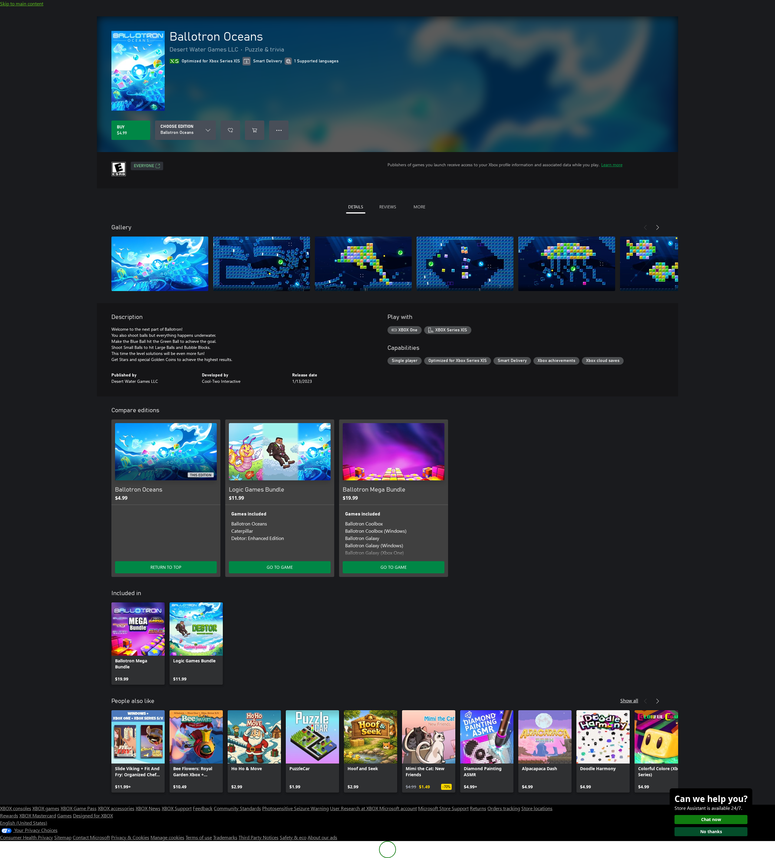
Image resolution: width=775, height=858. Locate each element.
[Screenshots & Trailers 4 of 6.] (465, 264)
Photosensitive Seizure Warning (295, 808)
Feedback (203, 808)
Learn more (611, 164)
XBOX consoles (15, 808)
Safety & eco (293, 837)
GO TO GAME (280, 567)
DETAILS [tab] (355, 207)
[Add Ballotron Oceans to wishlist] (230, 130)
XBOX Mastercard (37, 815)
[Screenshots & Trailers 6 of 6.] (668, 264)
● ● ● (279, 130)
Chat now (711, 819)
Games (64, 815)
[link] (138, 643)
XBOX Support (177, 808)
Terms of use (199, 837)
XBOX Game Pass (79, 808)
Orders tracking (503, 808)
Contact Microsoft (91, 837)
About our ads (322, 837)
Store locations (536, 808)
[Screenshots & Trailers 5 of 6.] (566, 264)
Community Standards (237, 808)
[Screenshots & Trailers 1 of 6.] (159, 264)
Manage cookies (167, 837)
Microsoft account (398, 808)
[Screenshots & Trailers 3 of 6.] (363, 264)
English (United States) (23, 823)
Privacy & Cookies (130, 837)
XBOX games (45, 808)
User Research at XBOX (354, 808)
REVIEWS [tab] (387, 207)
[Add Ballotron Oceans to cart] (254, 130)
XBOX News (148, 808)
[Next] (657, 227)
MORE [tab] (419, 207)
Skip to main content (21, 3)
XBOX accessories (116, 808)
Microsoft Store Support (443, 808)
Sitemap (62, 837)
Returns (478, 808)
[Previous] (645, 227)
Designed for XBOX (93, 815)
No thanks (711, 831)
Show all (629, 700)
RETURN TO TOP (165, 567)
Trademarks (225, 837)
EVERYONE (144, 166)
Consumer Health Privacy (26, 837)
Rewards (9, 815)
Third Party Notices (259, 837)
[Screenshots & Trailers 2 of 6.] (261, 264)
